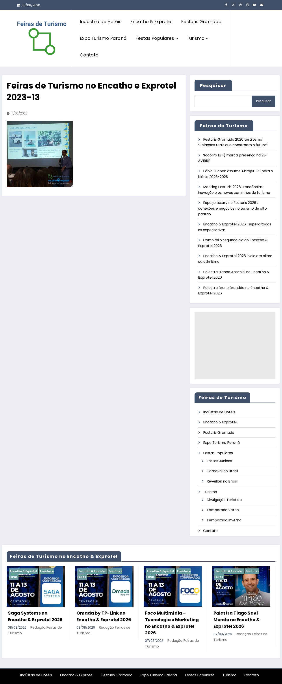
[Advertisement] (235, 345)
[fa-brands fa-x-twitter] (233, 4)
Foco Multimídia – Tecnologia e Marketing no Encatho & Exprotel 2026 (107, 623)
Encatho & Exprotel (151, 21)
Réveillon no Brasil (222, 481)
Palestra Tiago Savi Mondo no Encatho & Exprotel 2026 (171, 619)
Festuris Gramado (201, 21)
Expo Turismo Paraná (103, 38)
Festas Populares (154, 38)
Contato (89, 55)
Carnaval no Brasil (222, 471)
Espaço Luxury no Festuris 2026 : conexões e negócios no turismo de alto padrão (232, 208)
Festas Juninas (219, 460)
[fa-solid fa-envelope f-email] (261, 4)
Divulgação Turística (224, 499)
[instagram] (247, 4)
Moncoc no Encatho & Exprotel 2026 (241, 616)
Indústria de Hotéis (100, 21)
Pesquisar (213, 85)
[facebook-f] (226, 4)
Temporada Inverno (224, 520)
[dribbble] (240, 4)
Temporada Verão (223, 509)
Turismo (195, 38)
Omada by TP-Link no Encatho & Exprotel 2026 (38, 616)
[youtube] (254, 4)
